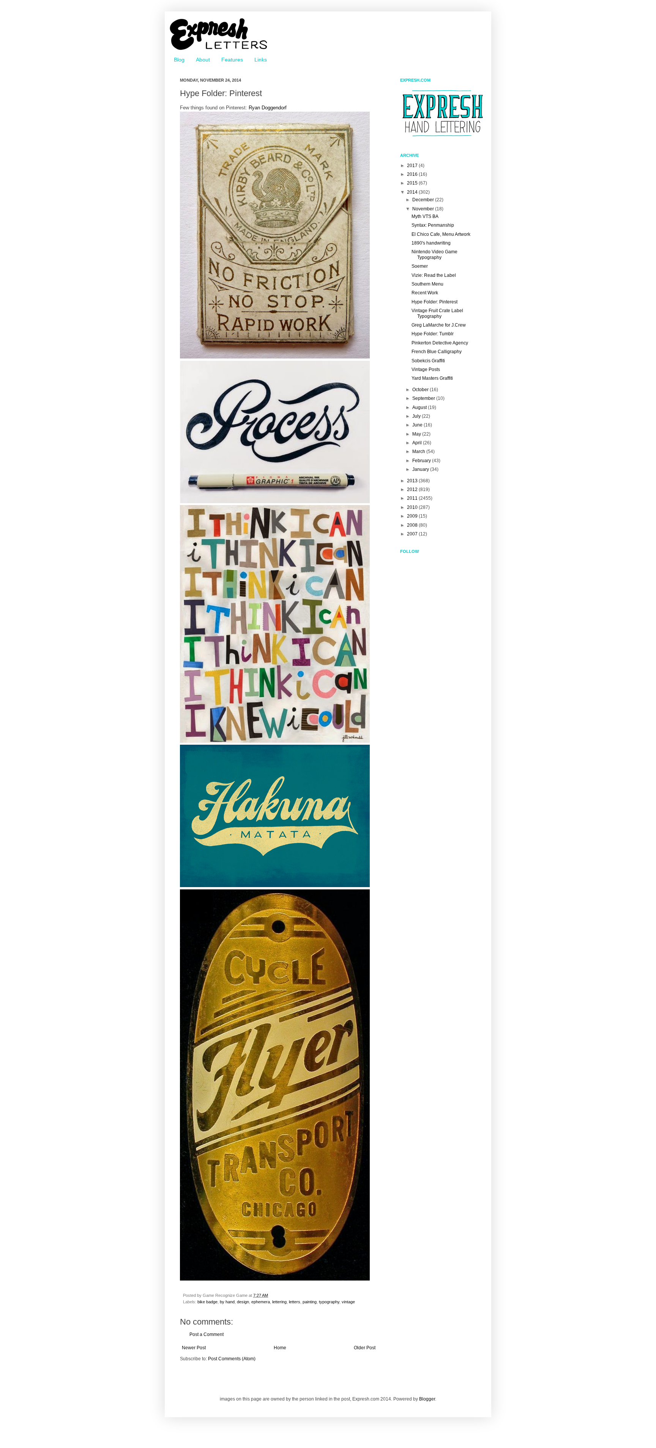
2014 (413, 192)
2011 (413, 498)
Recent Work (425, 292)
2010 (413, 507)
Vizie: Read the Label (434, 275)
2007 (413, 534)
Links (260, 60)
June (418, 425)
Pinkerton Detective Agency (440, 343)
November (423, 209)
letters (294, 1302)
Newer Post (194, 1347)
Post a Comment (206, 1334)
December (423, 199)
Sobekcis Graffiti (428, 360)
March (419, 451)
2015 (413, 183)
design (243, 1302)
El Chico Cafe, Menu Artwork (441, 234)
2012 (413, 489)
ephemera (260, 1302)
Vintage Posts (426, 369)
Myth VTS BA (425, 216)
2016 (413, 174)
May (417, 434)
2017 (413, 165)
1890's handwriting (431, 243)
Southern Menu (427, 284)
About (203, 60)
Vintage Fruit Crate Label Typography (437, 313)
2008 (413, 525)
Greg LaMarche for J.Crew (439, 325)
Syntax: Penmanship (433, 225)
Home (280, 1347)
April (417, 442)
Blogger (427, 1399)
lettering (279, 1302)
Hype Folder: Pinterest (434, 302)
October (421, 389)
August (420, 407)
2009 (413, 516)
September (424, 398)
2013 (413, 480)
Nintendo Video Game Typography (434, 254)
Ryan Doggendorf (268, 108)
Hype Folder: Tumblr (433, 333)
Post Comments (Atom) (231, 1358)
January (421, 469)
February (422, 460)
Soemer (420, 266)
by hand (227, 1302)
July (417, 416)
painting (310, 1302)
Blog (179, 60)
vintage (348, 1302)
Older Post (364, 1347)
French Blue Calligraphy (437, 351)
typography (329, 1302)
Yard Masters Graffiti (432, 378)
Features (232, 60)
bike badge (207, 1302)
